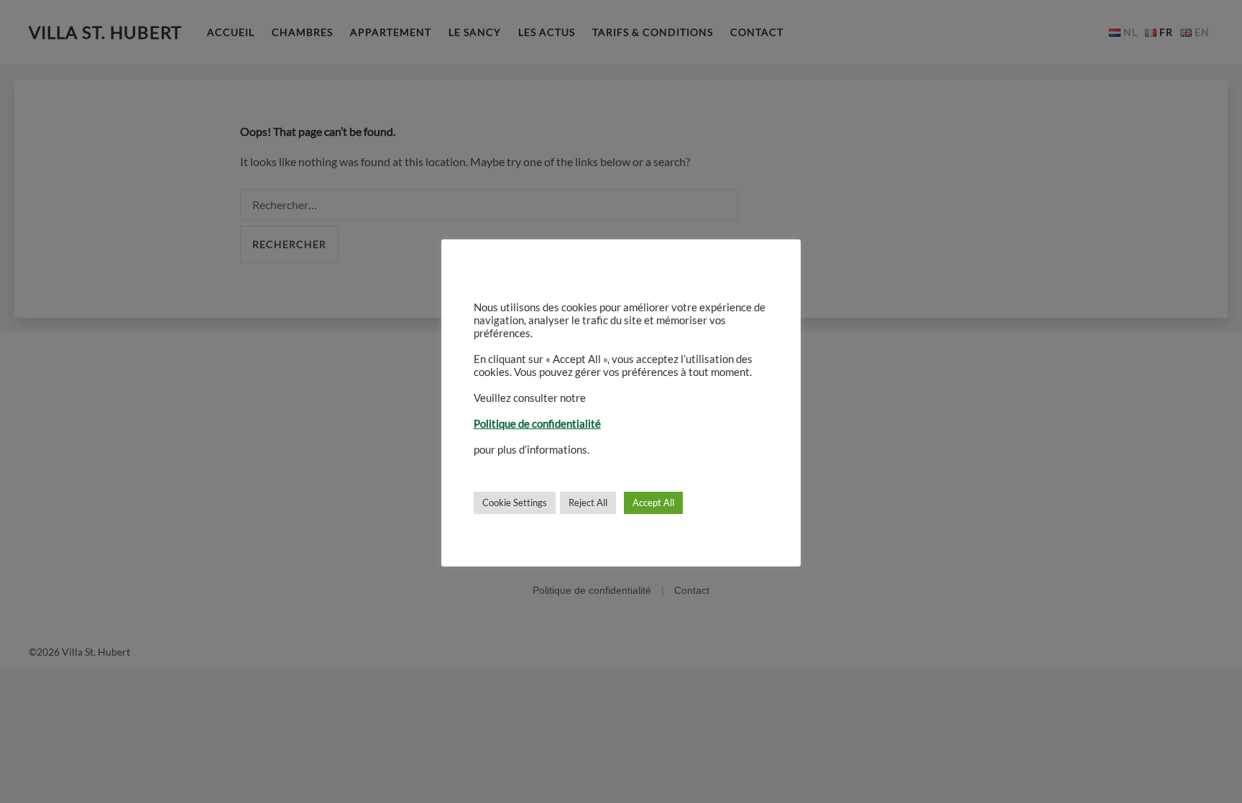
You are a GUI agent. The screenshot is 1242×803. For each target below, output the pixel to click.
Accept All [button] (653, 502)
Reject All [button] (588, 502)
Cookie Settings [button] (514, 502)
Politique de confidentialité (537, 424)
